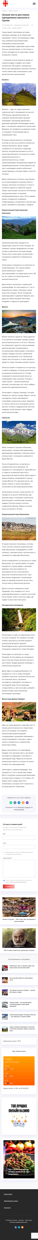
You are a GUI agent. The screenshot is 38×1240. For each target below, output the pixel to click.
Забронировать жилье (11, 1201)
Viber (27, 802)
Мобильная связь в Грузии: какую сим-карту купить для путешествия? (22, 967)
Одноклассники (23, 802)
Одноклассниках (19, 809)
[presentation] (31, 1159)
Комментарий (7, 858)
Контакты (21, 1220)
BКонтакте (16, 1227)
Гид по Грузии (14, 4)
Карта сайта (28, 1220)
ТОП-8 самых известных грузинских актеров (19, 950)
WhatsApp (10, 802)
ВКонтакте (15, 802)
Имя (4, 834)
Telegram (19, 802)
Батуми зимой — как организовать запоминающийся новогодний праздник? (20, 1004)
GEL (16, 1088)
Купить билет (8, 1194)
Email (4, 843)
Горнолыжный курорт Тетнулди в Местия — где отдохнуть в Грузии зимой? (23, 1015)
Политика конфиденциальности (18, 882)
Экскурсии (7, 1208)
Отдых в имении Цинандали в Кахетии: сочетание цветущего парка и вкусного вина (22, 1029)
